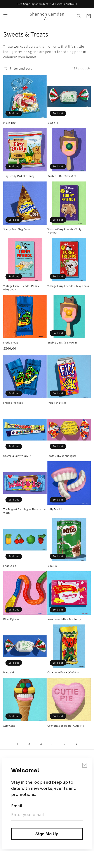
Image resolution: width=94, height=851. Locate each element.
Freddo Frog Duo (13, 402)
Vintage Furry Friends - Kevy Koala (68, 286)
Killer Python (11, 619)
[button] (5, 16)
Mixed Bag (9, 122)
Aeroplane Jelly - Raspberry (64, 619)
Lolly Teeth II (55, 509)
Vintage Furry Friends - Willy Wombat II (64, 231)
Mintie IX (52, 122)
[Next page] (76, 744)
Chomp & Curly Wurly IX (17, 455)
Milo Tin (52, 565)
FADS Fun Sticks (56, 402)
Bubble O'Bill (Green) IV (61, 176)
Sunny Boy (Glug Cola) (16, 229)
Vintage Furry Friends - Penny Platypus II (21, 287)
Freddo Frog (10, 342)
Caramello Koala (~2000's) (63, 672)
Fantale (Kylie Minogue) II (62, 455)
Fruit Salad (9, 565)
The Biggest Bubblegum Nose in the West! (24, 510)
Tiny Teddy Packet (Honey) (19, 176)
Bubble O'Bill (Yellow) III (62, 342)
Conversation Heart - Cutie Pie (65, 725)
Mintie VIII (9, 672)
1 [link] (17, 744)
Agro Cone (9, 725)
